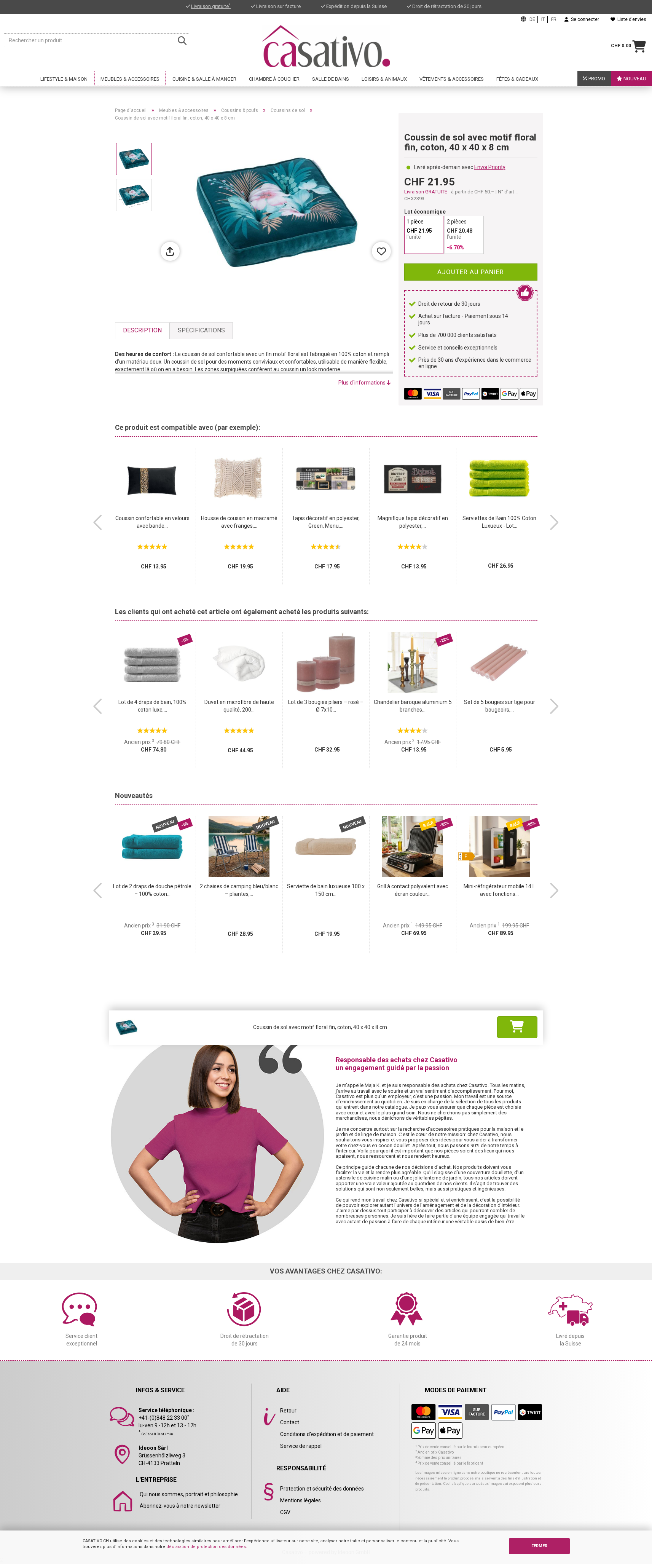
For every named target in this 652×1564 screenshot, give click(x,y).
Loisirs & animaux (384, 79)
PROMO (596, 78)
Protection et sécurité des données (322, 1489)
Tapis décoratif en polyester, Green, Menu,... (326, 522)
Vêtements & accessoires (451, 79)
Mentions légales (300, 1500)
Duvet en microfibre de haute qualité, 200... (239, 706)
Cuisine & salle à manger (204, 79)
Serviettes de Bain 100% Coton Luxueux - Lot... (499, 522)
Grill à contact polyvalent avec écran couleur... (412, 890)
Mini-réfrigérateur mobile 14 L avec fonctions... (499, 890)
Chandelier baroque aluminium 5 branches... (413, 706)
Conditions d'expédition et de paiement (327, 1434)
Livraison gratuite (211, 6)
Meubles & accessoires (129, 79)
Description (142, 330)
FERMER (539, 1545)
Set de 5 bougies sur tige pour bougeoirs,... (499, 706)
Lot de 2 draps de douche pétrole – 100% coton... (152, 890)
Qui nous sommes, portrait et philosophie (189, 1494)
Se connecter (584, 19)
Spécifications (201, 330)
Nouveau (634, 78)
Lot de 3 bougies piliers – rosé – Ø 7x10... (325, 706)
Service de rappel (301, 1446)
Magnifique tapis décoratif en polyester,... (413, 522)
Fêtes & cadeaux (517, 79)
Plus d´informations (362, 383)
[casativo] (326, 46)
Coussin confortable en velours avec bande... (152, 522)
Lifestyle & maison (64, 79)
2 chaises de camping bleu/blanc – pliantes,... (239, 890)
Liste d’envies (630, 19)
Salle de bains (330, 79)
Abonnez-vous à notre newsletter (180, 1506)
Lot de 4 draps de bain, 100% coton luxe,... (152, 706)
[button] (97, 522)
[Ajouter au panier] (517, 1027)
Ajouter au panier (470, 272)
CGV (285, 1512)
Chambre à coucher (274, 79)
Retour (288, 1411)
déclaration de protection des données (206, 1546)
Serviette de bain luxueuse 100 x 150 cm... (326, 890)
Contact (289, 1422)
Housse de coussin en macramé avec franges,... (239, 522)
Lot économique (425, 212)
